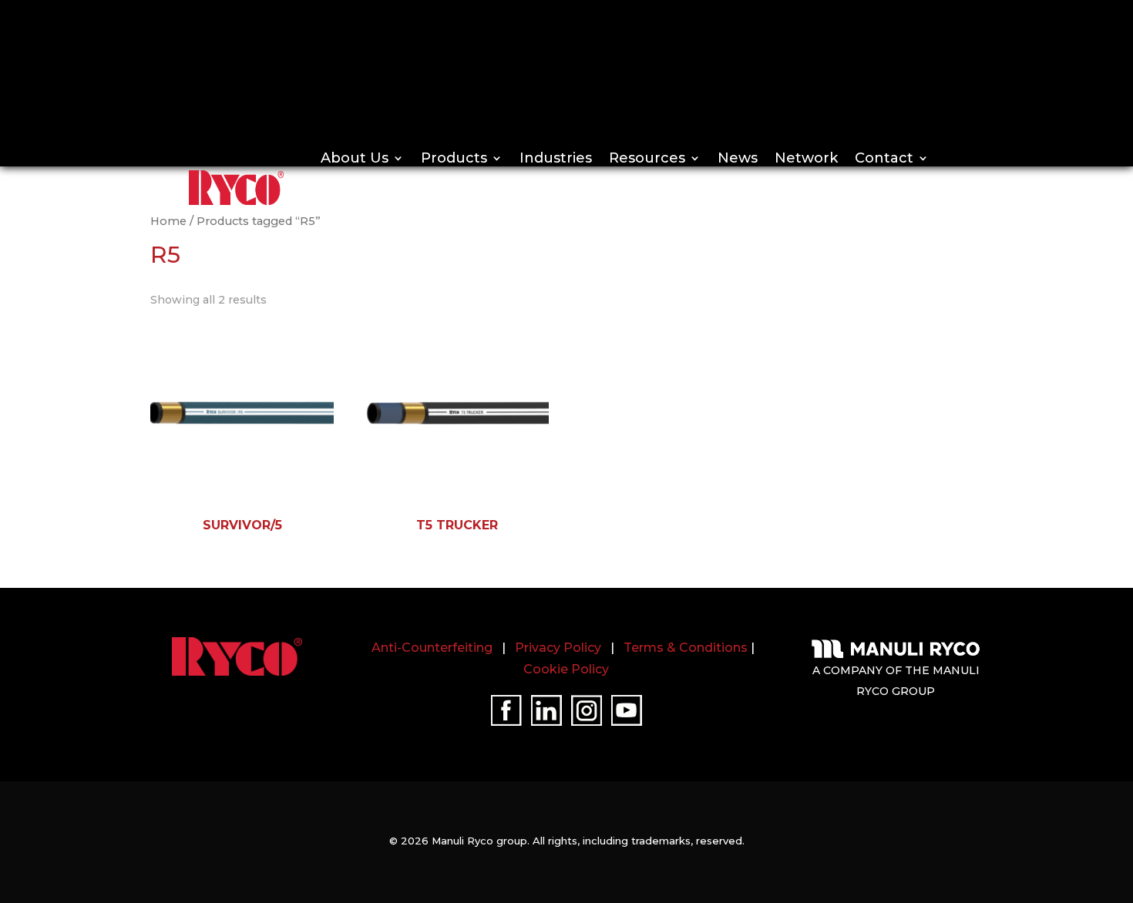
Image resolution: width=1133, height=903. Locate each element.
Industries (555, 157)
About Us (354, 157)
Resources (647, 157)
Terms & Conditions (686, 647)
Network (806, 157)
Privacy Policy (558, 647)
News (738, 157)
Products (454, 157)
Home (168, 221)
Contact (884, 157)
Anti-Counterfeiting (432, 647)
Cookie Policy (566, 669)
